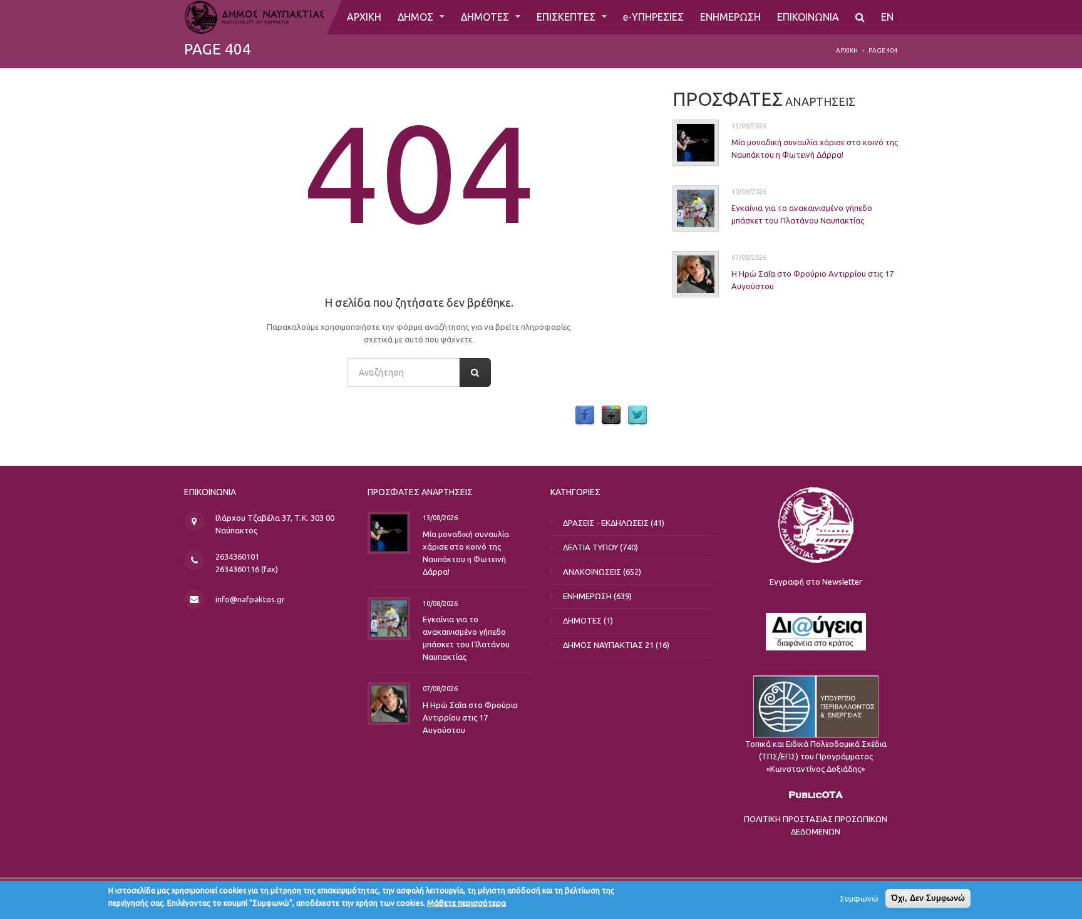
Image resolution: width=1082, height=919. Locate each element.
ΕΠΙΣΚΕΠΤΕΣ (567, 17)
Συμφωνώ (859, 898)
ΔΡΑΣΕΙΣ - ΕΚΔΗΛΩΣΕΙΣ (606, 522)
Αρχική (847, 50)
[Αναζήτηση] (860, 17)
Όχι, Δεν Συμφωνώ (928, 898)
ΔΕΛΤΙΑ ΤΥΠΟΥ (590, 547)
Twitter (637, 416)
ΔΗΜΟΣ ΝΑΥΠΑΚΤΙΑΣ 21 (608, 644)
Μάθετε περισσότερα (466, 902)
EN (887, 17)
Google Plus (611, 416)
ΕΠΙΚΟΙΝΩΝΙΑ (808, 17)
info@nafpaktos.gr (250, 599)
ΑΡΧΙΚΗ (364, 17)
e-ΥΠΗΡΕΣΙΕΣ (653, 17)
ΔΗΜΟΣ (417, 17)
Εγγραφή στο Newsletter (816, 581)
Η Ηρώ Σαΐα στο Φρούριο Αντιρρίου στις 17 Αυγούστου (470, 717)
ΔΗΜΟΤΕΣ (486, 17)
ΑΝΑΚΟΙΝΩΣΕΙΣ (592, 571)
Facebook (585, 416)
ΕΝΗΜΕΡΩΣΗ (730, 17)
